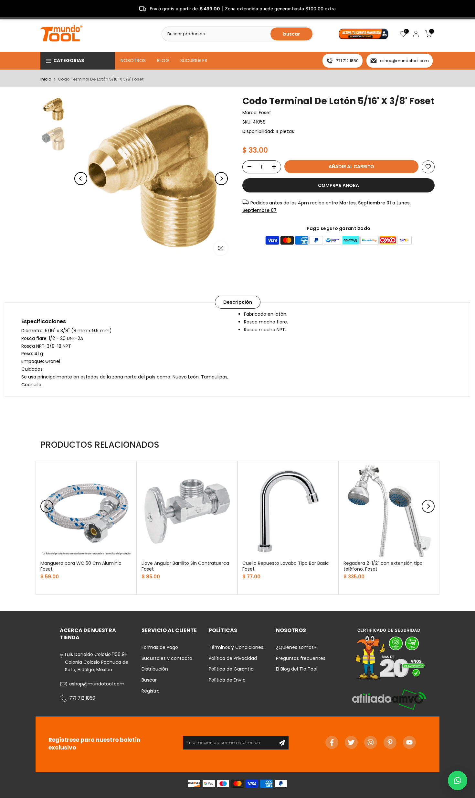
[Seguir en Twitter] (351, 742)
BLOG (163, 60)
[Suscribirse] (281, 743)
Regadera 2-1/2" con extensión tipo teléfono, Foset (383, 566)
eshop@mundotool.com (404, 60)
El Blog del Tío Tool (296, 669)
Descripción (237, 302)
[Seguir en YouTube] (409, 742)
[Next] (221, 178)
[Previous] (80, 178)
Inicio (45, 79)
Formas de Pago (160, 647)
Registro (151, 691)
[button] (457, 780)
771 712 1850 (347, 60)
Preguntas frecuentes (300, 658)
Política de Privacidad (233, 658)
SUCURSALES (193, 60)
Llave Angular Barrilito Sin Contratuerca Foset (185, 566)
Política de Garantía (231, 669)
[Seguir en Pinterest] (390, 742)
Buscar (149, 680)
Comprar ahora (338, 185)
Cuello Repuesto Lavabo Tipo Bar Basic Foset (285, 566)
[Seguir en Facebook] (331, 742)
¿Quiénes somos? (296, 647)
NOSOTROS (133, 60)
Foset (265, 112)
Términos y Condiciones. (236, 647)
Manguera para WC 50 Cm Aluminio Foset (80, 566)
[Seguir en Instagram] (370, 742)
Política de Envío (227, 680)
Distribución (155, 669)
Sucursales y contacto (167, 658)
